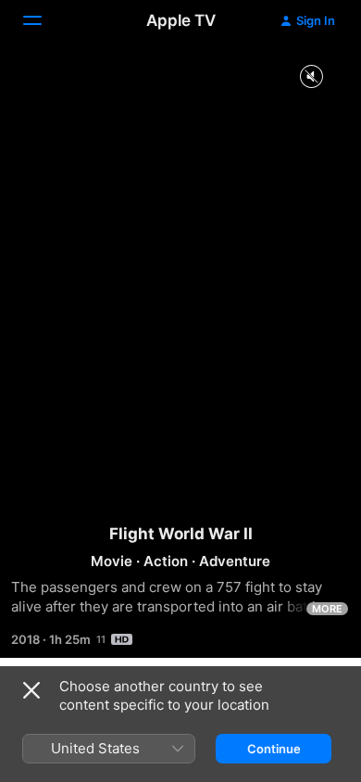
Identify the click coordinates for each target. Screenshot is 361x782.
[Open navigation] (43, 20)
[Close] (31, 690)
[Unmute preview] (311, 77)
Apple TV (181, 20)
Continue (274, 748)
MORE (327, 608)
